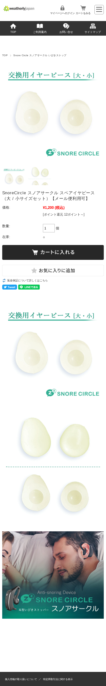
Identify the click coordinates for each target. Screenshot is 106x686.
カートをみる (83, 13)
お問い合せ (66, 31)
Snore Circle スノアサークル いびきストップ (39, 55)
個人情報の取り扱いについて (21, 679)
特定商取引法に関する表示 (58, 679)
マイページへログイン (62, 13)
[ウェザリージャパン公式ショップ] (19, 11)
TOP (13, 31)
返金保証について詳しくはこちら (27, 280)
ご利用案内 (40, 31)
